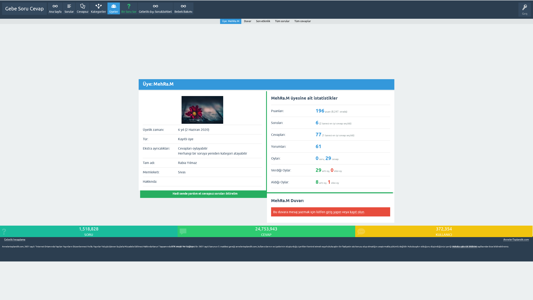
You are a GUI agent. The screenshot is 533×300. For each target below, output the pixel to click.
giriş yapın (333, 212)
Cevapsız (82, 11)
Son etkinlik (263, 21)
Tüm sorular (282, 21)
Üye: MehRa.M (230, 21)
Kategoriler (98, 11)
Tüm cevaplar (302, 21)
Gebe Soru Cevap (24, 8)
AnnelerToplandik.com (516, 239)
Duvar (247, 21)
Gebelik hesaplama (14, 239)
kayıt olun (357, 212)
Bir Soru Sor (128, 11)
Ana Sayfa (55, 11)
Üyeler (113, 11)
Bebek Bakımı (183, 11)
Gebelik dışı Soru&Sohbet (155, 11)
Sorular (69, 11)
